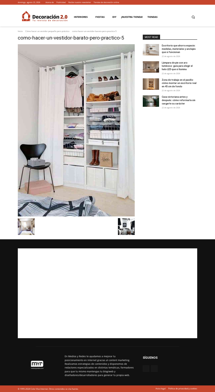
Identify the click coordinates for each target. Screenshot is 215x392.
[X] (195, 2)
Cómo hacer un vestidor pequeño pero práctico (47, 31)
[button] (193, 17)
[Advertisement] (107, 293)
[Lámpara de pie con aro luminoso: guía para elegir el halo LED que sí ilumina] (151, 67)
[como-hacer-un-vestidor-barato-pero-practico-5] (76, 130)
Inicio (20, 31)
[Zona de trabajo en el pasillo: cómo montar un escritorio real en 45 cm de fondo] (151, 84)
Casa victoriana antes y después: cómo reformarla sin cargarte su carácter (178, 100)
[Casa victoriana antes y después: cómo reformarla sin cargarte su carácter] (151, 101)
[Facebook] (190, 2)
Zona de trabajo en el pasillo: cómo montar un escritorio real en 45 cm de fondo (179, 83)
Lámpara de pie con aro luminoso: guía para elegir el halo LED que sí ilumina (177, 66)
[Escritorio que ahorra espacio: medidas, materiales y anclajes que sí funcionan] (151, 49)
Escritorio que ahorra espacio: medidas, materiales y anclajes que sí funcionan (179, 48)
